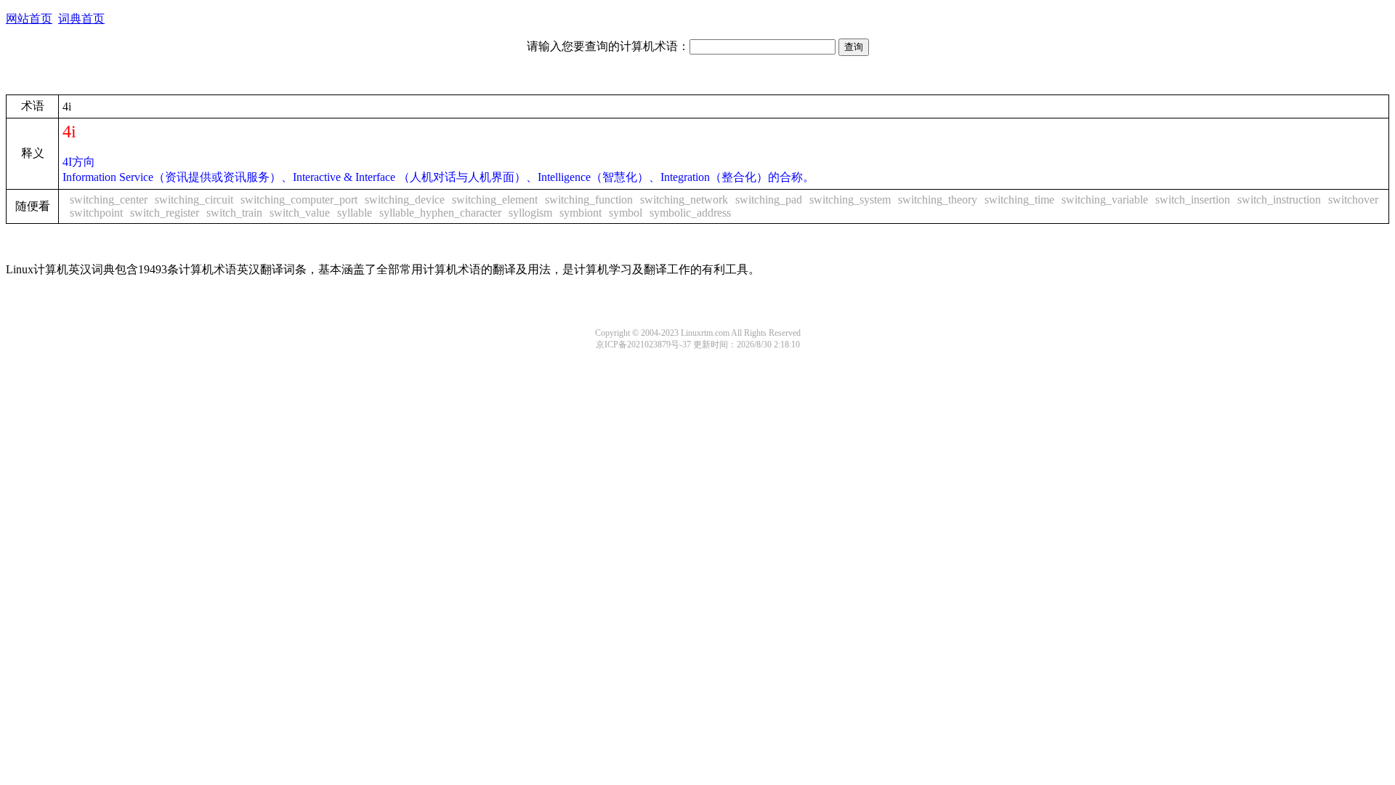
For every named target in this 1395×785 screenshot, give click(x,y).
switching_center (108, 199)
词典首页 (81, 18)
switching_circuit (194, 199)
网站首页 (29, 18)
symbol (625, 212)
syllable (354, 212)
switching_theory (937, 199)
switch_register (164, 212)
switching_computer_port (298, 199)
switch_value (300, 212)
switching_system (850, 199)
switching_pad (768, 199)
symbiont (580, 212)
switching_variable (1105, 199)
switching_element (495, 199)
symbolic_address (690, 212)
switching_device (405, 199)
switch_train (234, 212)
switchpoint (96, 212)
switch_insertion (1192, 199)
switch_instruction (1279, 199)
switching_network (684, 199)
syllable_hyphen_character (440, 212)
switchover (1353, 199)
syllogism (530, 212)
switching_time (1019, 199)
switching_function (589, 199)
